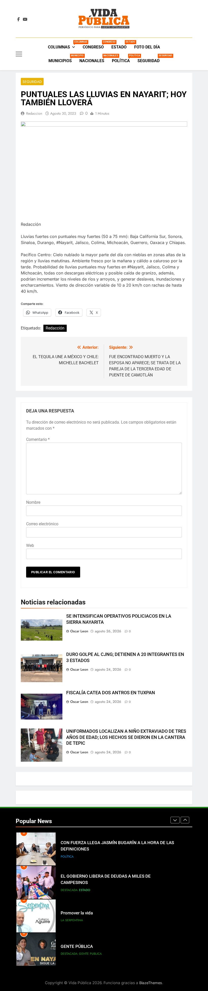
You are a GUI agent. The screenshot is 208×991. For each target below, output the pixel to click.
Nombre (33, 502)
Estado (120, 45)
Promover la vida (77, 913)
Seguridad (150, 58)
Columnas (63, 45)
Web (30, 545)
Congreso (95, 45)
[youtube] (25, 19)
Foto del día (147, 47)
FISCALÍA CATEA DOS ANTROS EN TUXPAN (110, 692)
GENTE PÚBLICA (77, 946)
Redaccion (34, 113)
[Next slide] (185, 820)
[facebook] (18, 19)
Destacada (69, 890)
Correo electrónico (42, 523)
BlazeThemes (150, 983)
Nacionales (93, 58)
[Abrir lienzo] (19, 54)
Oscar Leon (79, 631)
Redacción (55, 328)
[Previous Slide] (175, 820)
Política (123, 58)
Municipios (62, 58)
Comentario (38, 439)
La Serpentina (72, 920)
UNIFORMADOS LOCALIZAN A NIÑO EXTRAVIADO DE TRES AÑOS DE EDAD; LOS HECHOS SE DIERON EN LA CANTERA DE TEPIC (126, 737)
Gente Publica (90, 953)
